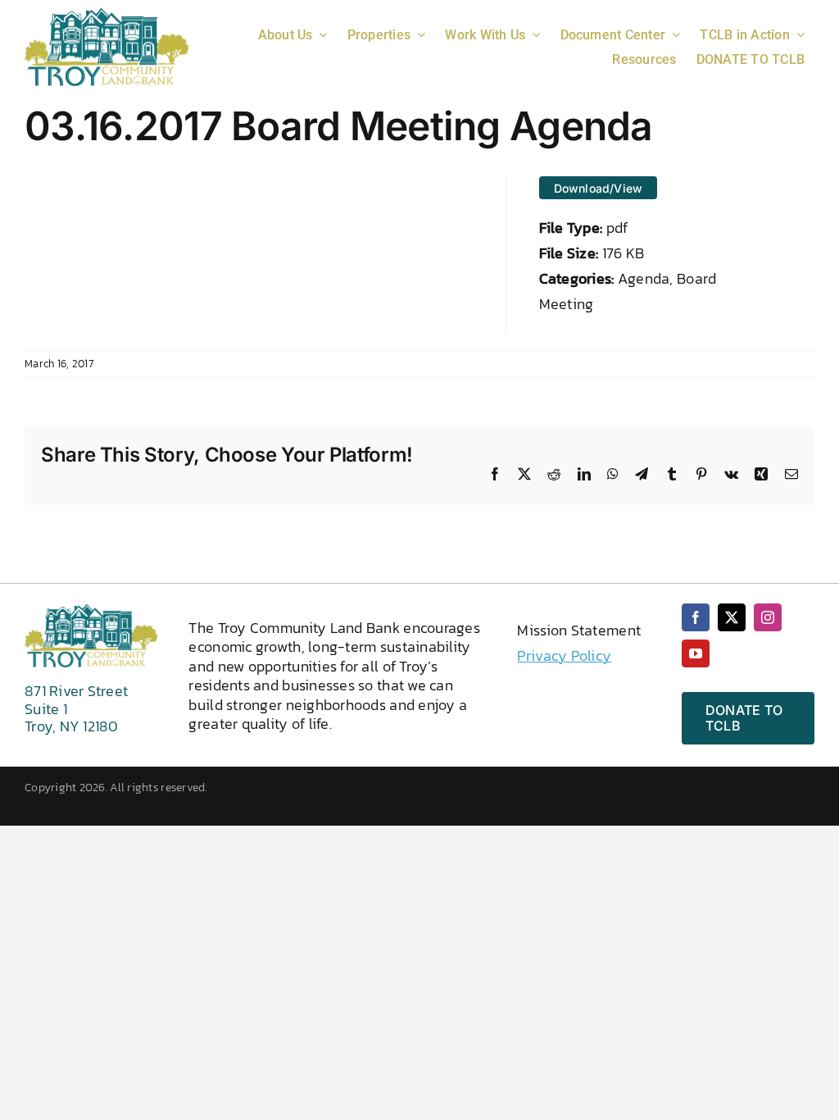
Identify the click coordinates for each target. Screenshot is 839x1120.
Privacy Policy (564, 655)
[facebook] (696, 617)
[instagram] (768, 617)
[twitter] (732, 617)
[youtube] (696, 653)
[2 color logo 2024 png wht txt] (106, 14)
